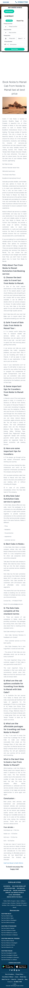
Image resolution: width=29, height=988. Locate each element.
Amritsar (4, 905)
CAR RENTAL (7, 886)
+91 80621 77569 (18, 981)
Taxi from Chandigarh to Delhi (8, 953)
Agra (8, 903)
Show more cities (14, 910)
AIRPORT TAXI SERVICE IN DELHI (14, 892)
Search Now (14, 49)
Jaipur (18, 901)
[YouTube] (16, 970)
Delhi (8, 901)
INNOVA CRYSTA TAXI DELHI (14, 897)
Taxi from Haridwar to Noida (8, 930)
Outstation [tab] (9, 11)
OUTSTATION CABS (9, 888)
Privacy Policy (19, 974)
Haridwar (13, 903)
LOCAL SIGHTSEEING (14, 894)
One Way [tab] (9, 21)
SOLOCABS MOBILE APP (19, 886)
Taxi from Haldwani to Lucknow (9, 932)
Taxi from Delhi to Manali (7, 940)
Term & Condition (9, 974)
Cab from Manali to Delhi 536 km (13, 863)
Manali (14, 907)
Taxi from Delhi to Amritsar (8, 922)
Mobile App (23, 976)
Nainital (18, 903)
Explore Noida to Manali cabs (14, 69)
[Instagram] (14, 970)
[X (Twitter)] (12, 970)
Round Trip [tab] (20, 21)
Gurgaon (13, 901)
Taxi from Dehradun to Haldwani (9, 934)
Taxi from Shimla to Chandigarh (9, 942)
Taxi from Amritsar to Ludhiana (9, 959)
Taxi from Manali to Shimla (8, 945)
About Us (13, 979)
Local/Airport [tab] (9, 16)
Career (16, 976)
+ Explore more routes (14, 962)
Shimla (24, 905)
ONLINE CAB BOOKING (19, 890)
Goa (8, 905)
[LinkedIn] (19, 970)
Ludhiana (12, 905)
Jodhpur (23, 901)
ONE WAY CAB (7, 890)
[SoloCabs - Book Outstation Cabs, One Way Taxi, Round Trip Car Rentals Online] (5, 2)
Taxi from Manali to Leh (7, 947)
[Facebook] (9, 970)
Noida (5, 901)
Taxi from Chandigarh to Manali (9, 955)
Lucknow (4, 903)
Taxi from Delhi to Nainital (7, 928)
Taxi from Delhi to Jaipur (7, 918)
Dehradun (23, 903)
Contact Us (20, 979)
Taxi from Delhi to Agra (7, 916)
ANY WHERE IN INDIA (15, 7)
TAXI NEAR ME (21, 888)
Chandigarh (19, 905)
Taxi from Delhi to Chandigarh (8, 920)
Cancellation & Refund (7, 976)
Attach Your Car (6, 979)
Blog (26, 979)
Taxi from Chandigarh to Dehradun (10, 957)
